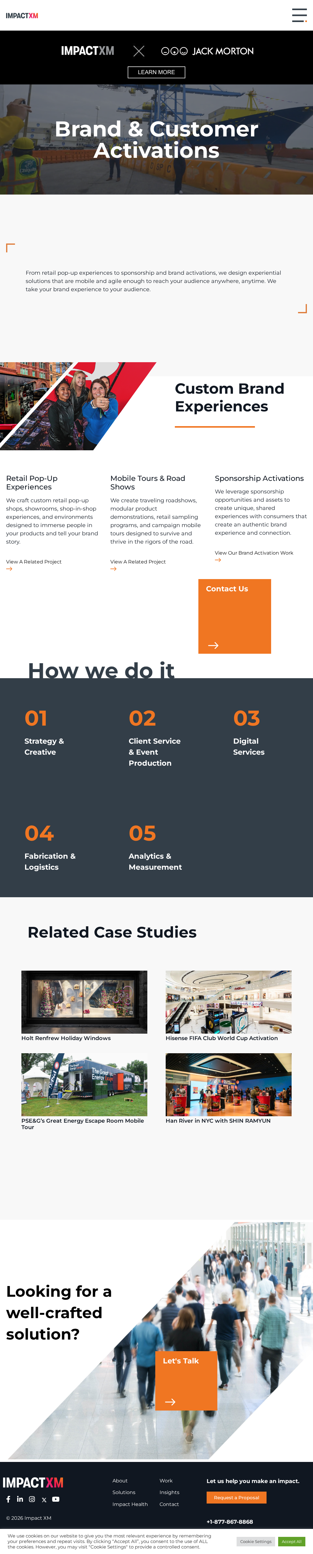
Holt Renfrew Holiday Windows (66, 1038)
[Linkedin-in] (20, 1499)
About (120, 1481)
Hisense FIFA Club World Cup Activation (222, 1038)
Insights (169, 1492)
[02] (134, 778)
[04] (29, 882)
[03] (238, 767)
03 (246, 718)
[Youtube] (56, 1499)
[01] (29, 767)
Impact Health (130, 1504)
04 (39, 833)
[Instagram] (32, 1499)
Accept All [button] (292, 1541)
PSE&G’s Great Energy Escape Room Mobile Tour (82, 1124)
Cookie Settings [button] (255, 1541)
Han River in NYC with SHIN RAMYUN (219, 1120)
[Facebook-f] (8, 1499)
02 (142, 718)
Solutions (123, 1492)
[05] (134, 882)
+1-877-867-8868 (230, 1522)
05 (142, 833)
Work (166, 1481)
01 (35, 718)
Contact (169, 1504)
